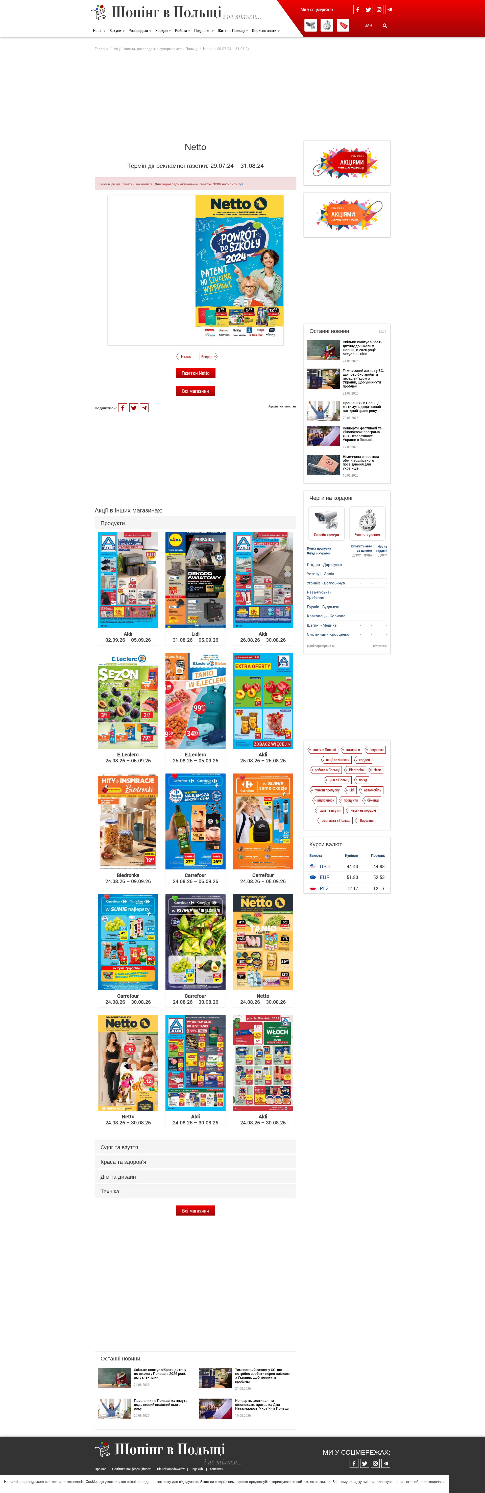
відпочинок (325, 800)
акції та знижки (337, 759)
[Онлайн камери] (310, 25)
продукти (351, 800)
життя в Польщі (324, 749)
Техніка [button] (110, 1191)
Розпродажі (139, 30)
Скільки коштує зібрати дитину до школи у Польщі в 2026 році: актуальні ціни (160, 1373)
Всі (382, 331)
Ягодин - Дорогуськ (324, 564)
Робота (181, 30)
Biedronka (356, 769)
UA (367, 25)
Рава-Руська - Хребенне (319, 594)
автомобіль (372, 789)
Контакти (216, 1468)
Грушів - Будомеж (323, 606)
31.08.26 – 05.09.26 (195, 636)
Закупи (116, 30)
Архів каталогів (282, 405)
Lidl (351, 789)
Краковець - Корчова (326, 615)
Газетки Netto (196, 373)
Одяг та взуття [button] (119, 1147)
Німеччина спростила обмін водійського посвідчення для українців (361, 462)
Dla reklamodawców (171, 1468)
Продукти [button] (113, 523)
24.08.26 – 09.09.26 (128, 878)
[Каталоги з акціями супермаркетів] (343, 25)
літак (377, 769)
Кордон (161, 30)
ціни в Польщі (339, 779)
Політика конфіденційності (131, 1468)
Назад (186, 356)
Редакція (197, 1468)
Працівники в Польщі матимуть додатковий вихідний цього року (160, 1404)
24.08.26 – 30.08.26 (128, 998)
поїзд (363, 779)
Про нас (100, 1468)
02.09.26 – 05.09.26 (128, 636)
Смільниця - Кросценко (328, 634)
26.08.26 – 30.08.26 (263, 636)
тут (240, 183)
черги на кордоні (363, 810)
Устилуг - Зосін (320, 573)
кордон (364, 759)
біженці (373, 800)
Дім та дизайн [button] (118, 1176)
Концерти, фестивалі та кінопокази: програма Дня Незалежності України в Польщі (262, 1404)
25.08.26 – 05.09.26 (128, 757)
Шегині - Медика (321, 625)
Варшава (367, 820)
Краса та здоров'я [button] (123, 1161)
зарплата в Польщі (336, 820)
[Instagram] (379, 9)
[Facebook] (357, 9)
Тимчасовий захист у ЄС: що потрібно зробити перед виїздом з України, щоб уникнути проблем (262, 1375)
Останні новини (329, 330)
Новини (99, 30)
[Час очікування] (327, 25)
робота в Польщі (327, 769)
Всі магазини (195, 391)
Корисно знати (264, 30)
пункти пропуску (327, 789)
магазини (353, 749)
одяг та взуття (330, 810)
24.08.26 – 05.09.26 (263, 878)
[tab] (195, 522)
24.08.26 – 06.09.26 (195, 878)
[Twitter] (368, 9)
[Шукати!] (385, 25)
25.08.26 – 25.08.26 (263, 757)
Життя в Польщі (232, 30)
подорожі (376, 749)
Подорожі (202, 30)
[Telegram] (389, 9)
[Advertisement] (242, 95)
